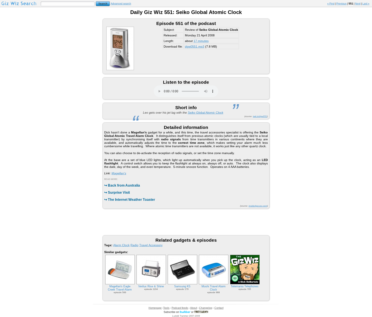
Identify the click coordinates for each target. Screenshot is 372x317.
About (193, 307)
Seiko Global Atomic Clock (205, 112)
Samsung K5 (182, 286)
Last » (365, 3)
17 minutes (201, 41)
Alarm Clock (121, 245)
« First (330, 3)
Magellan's (119, 173)
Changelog (205, 307)
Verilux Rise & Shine (151, 286)
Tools (166, 307)
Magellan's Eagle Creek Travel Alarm (120, 288)
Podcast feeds (180, 307)
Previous (341, 3)
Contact (218, 307)
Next (357, 3)
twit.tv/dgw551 (260, 116)
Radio (134, 245)
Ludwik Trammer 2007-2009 (186, 316)
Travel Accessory (151, 245)
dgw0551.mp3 (194, 46)
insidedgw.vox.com (258, 206)
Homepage (155, 307)
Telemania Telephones (245, 286)
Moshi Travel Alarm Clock (214, 288)
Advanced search (121, 3)
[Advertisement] (186, 221)
